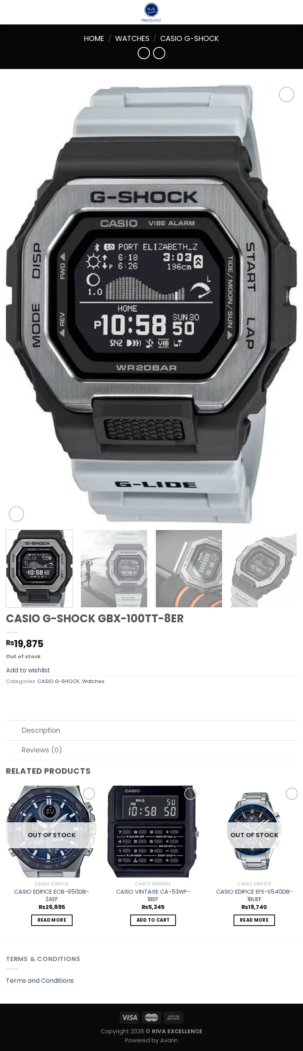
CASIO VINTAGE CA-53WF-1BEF (153, 895)
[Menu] (10, 12)
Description (41, 730)
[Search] (294, 12)
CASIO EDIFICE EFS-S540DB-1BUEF (254, 895)
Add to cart (153, 920)
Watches (132, 38)
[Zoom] (16, 514)
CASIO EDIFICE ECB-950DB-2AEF (51, 895)
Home (94, 38)
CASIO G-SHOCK (189, 38)
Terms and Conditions (40, 980)
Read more (51, 920)
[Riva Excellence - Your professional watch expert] (151, 12)
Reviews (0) (42, 750)
